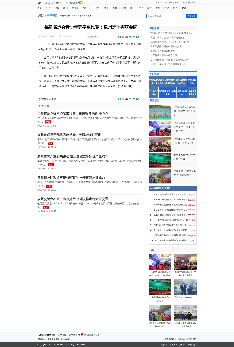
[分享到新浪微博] (126, 37)
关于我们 (164, 344)
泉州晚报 (67, 36)
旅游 (149, 8)
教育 (166, 8)
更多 (48, 122)
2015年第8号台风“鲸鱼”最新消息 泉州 (172, 235)
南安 (54, 86)
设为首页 (157, 2)
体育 (106, 8)
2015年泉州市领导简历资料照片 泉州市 (172, 215)
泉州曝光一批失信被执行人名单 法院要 (172, 230)
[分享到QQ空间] (123, 37)
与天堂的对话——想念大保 (163, 55)
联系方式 (173, 344)
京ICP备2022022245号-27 (68, 335)
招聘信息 (192, 344)
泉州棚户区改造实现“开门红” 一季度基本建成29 (71, 177)
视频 (57, 8)
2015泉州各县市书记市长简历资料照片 (172, 225)
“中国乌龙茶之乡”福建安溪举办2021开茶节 (171, 33)
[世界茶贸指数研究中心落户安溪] (160, 294)
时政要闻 (81, 16)
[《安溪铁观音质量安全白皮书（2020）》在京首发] (160, 269)
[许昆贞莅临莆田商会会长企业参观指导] (185, 320)
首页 (39, 8)
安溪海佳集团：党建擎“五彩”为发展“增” (169, 60)
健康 (184, 8)
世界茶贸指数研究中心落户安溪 (166, 46)
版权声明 (183, 344)
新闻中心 (87, 8)
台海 (123, 8)
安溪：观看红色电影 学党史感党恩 (167, 37)
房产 (175, 8)
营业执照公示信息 (91, 335)
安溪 (115, 76)
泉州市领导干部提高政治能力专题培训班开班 (69, 135)
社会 (132, 8)
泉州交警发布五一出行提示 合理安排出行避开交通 (72, 199)
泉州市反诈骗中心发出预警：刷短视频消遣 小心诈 (72, 113)
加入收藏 (168, 2)
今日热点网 (65, 16)
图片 (48, 8)
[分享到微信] (137, 37)
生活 (141, 8)
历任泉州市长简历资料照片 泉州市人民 (172, 210)
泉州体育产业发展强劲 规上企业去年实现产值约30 (72, 156)
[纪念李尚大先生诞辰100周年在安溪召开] (185, 269)
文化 (158, 8)
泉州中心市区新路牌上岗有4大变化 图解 (172, 220)
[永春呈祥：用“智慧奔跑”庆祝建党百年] (160, 320)
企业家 (75, 8)
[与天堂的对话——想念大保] (185, 294)
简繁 (177, 2)
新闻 (65, 8)
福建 (115, 8)
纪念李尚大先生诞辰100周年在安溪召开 (170, 42)
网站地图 (191, 2)
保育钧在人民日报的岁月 (162, 51)
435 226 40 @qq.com (187, 339)
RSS (183, 2)
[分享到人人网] (134, 37)
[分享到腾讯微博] (130, 37)
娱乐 (98, 8)
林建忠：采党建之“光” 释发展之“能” (167, 64)
